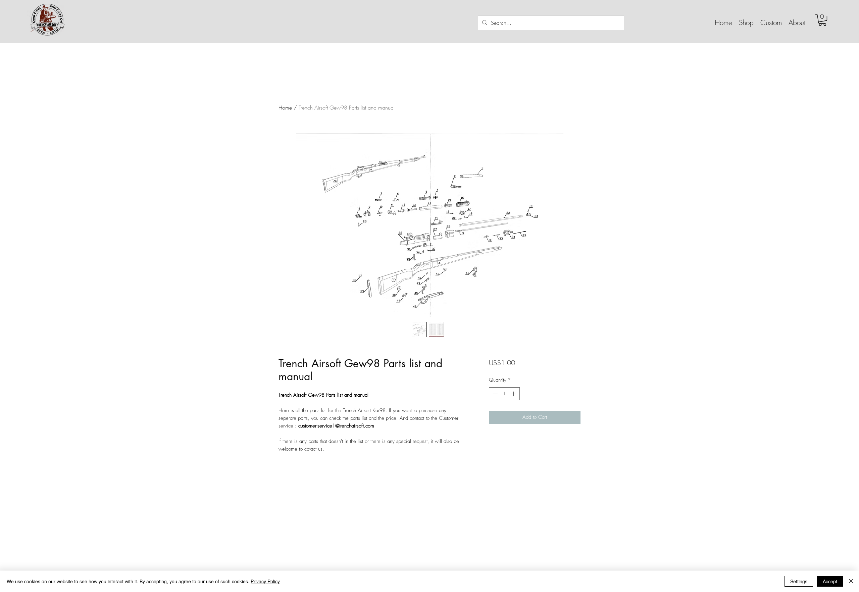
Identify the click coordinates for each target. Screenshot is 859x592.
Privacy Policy (265, 581)
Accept (830, 581)
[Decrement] (494, 394)
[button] (746, 23)
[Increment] (514, 394)
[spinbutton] (504, 394)
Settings (798, 581)
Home (285, 107)
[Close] (851, 581)
